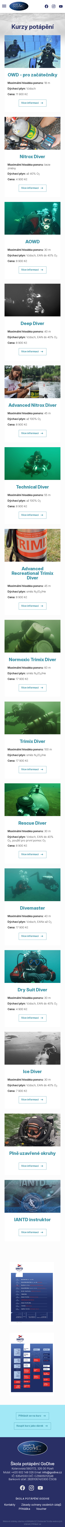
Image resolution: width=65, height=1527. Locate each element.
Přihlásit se (36, 1524)
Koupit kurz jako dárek (29, 1425)
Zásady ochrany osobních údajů (41, 1504)
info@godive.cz (52, 1472)
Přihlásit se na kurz (29, 1415)
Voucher (41, 1508)
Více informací (30, 102)
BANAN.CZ (31, 1521)
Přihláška (24, 1508)
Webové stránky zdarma (13, 1521)
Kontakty (9, 1504)
